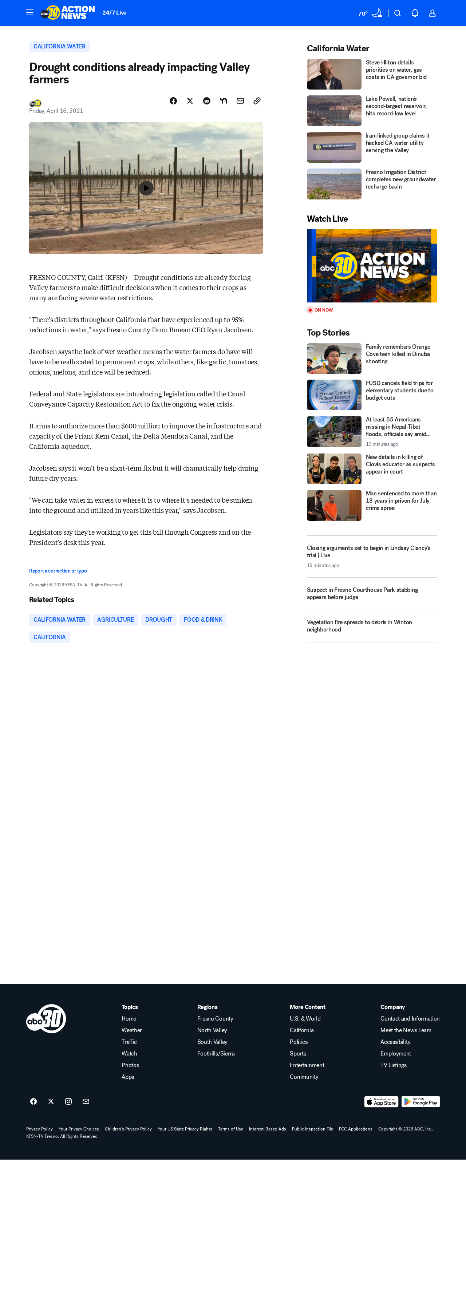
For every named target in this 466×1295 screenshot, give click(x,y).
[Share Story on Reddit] (207, 101)
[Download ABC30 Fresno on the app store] (381, 1102)
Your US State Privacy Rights (185, 1129)
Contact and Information (410, 1019)
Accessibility (395, 1042)
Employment (395, 1054)
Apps (128, 1077)
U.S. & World (305, 1019)
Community (304, 1077)
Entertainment (307, 1065)
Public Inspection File (312, 1129)
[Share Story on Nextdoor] (223, 101)
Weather (132, 1030)
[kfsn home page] (46, 1018)
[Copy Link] (257, 101)
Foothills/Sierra (216, 1054)
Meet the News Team (405, 1030)
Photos (130, 1065)
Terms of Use (230, 1129)
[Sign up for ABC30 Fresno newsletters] (86, 1101)
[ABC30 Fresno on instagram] (68, 1101)
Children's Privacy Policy (128, 1129)
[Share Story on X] (190, 101)
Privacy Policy (39, 1129)
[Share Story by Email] (240, 101)
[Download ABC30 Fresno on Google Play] (421, 1102)
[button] (29, 12)
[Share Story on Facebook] (173, 101)
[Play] (372, 265)
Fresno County (215, 1019)
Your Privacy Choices (79, 1129)
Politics (298, 1042)
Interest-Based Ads (267, 1129)
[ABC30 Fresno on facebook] (33, 1101)
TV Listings (393, 1065)
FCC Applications (355, 1129)
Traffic (129, 1042)
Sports (298, 1054)
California (301, 1030)
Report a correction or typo (58, 570)
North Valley (212, 1030)
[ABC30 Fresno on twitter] (51, 1101)
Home (129, 1019)
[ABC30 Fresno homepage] (67, 13)
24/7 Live (114, 12)
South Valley (212, 1042)
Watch (129, 1054)
